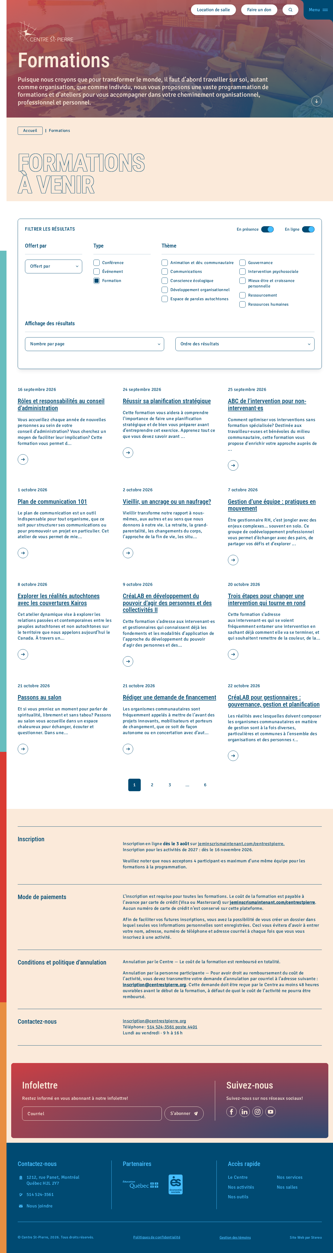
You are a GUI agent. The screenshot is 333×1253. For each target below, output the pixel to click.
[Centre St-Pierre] (45, 31)
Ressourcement (262, 295)
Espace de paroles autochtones (199, 299)
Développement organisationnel (199, 289)
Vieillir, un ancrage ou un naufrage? (167, 501)
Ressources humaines (268, 304)
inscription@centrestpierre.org (154, 984)
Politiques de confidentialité (156, 1237)
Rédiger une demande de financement (169, 697)
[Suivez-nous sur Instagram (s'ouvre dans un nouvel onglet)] (257, 1112)
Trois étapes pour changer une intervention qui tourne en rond (266, 599)
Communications (186, 271)
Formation (111, 280)
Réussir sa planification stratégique (167, 401)
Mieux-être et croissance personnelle (271, 283)
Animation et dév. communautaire (202, 262)
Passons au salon (39, 697)
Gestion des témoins (235, 1237)
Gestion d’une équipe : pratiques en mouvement (272, 505)
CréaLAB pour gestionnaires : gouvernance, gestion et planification (274, 701)
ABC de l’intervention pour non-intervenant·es (267, 404)
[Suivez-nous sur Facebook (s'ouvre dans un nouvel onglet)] (231, 1112)
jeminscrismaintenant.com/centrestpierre (272, 902)
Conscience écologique (191, 280)
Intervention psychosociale (273, 271)
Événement (112, 271)
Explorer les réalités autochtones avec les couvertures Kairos (59, 599)
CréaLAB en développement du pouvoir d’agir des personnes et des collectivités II (167, 602)
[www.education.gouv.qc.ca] (140, 1184)
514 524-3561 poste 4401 (172, 1027)
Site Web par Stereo (306, 1237)
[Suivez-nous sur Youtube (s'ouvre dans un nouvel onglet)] (270, 1112)
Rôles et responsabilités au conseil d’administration (61, 404)
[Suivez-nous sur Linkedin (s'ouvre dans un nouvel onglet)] (244, 1112)
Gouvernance (260, 262)
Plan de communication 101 (52, 501)
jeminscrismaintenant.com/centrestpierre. (241, 843)
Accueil (30, 130)
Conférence (113, 262)
